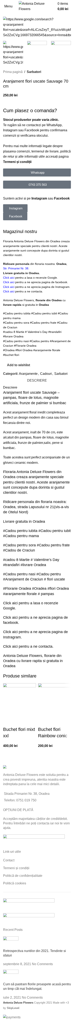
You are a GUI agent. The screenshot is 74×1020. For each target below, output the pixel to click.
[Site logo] (37, 6)
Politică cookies (14, 883)
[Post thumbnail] (10, 942)
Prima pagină (13, 72)
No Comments (42, 964)
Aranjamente (28, 373)
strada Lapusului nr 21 (35, 507)
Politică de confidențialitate (22, 875)
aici (15, 603)
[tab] (37, 380)
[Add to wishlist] (8, 721)
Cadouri (46, 373)
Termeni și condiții (17, 162)
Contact (8, 860)
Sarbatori (34, 72)
